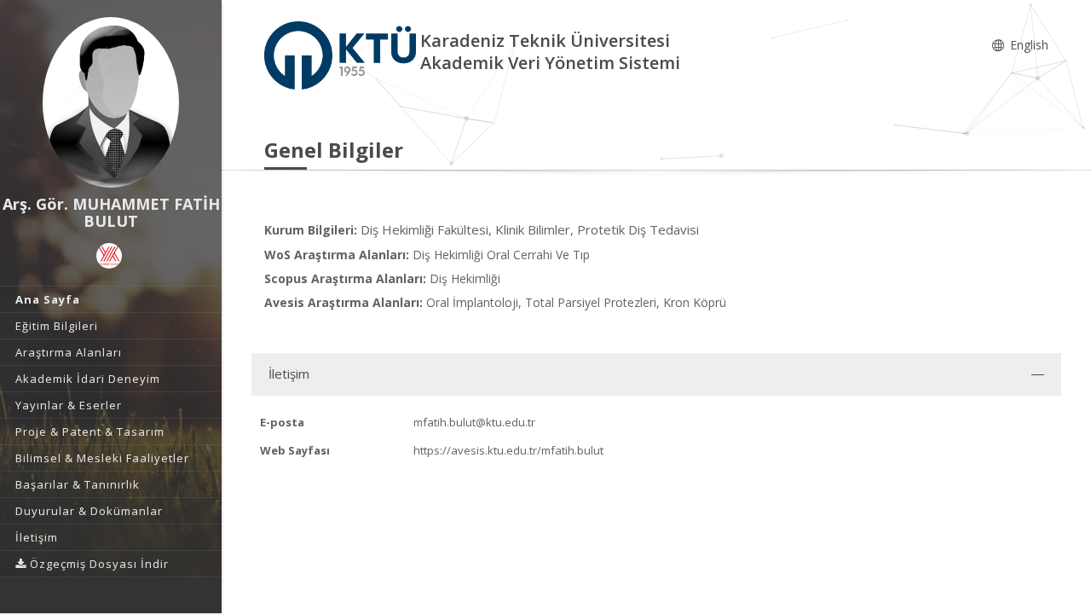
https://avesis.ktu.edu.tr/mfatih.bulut (508, 450)
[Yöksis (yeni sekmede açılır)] (109, 256)
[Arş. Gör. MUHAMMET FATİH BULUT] (111, 102)
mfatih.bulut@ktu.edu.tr (474, 422)
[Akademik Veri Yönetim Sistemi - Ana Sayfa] (342, 54)
